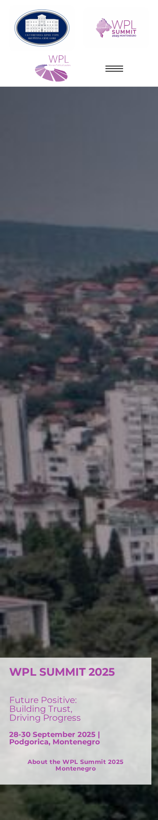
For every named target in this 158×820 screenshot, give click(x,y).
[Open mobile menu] (114, 69)
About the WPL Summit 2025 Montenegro (76, 765)
